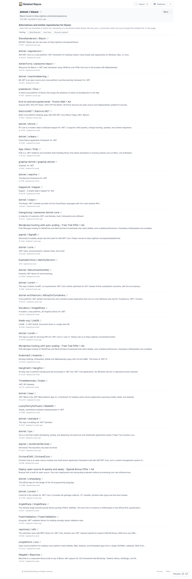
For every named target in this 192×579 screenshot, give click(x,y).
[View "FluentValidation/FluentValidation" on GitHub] (58, 517)
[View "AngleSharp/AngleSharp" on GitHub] (48, 504)
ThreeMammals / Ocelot (32, 380)
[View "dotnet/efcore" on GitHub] (37, 124)
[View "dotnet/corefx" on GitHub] (37, 333)
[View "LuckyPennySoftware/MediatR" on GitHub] (55, 406)
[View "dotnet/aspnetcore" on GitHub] (42, 51)
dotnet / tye (25, 431)
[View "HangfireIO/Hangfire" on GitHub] (44, 368)
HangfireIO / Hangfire (30, 368)
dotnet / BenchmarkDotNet (34, 270)
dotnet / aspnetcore (30, 51)
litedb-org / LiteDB (29, 320)
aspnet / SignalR (28, 234)
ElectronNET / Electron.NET (34, 111)
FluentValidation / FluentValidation (37, 516)
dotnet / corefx (27, 333)
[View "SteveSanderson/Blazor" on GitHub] (47, 38)
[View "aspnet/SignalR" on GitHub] (38, 235)
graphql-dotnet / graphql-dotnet (37, 161)
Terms (168, 571)
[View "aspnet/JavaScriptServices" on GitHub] (51, 444)
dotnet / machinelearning (32, 76)
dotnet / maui (26, 393)
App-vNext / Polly (28, 149)
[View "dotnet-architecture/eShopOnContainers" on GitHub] (67, 295)
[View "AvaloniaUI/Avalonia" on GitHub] (43, 355)
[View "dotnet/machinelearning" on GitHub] (48, 76)
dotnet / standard (28, 418)
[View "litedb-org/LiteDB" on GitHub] (41, 321)
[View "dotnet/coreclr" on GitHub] (37, 491)
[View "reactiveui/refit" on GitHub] (38, 529)
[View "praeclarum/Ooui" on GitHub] (40, 89)
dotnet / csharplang (29, 478)
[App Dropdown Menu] (170, 4)
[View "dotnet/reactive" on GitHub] (39, 174)
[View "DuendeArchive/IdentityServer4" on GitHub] (56, 260)
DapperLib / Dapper (29, 187)
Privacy (160, 571)
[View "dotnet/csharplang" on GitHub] (42, 479)
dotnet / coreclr (27, 491)
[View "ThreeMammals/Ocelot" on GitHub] (47, 381)
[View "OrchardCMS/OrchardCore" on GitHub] (51, 457)
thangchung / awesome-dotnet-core (39, 212)
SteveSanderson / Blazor (32, 38)
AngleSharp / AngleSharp (32, 504)
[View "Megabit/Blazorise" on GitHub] (41, 555)
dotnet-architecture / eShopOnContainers (42, 295)
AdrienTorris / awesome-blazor (36, 63)
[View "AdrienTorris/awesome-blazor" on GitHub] (54, 64)
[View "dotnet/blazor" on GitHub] (41, 12)
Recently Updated (61, 32)
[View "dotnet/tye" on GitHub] (33, 431)
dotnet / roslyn (27, 199)
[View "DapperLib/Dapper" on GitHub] (42, 187)
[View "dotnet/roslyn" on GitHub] (37, 200)
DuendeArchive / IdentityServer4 (37, 260)
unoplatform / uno (29, 542)
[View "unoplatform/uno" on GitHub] (40, 542)
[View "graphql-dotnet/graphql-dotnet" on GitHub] (56, 162)
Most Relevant (34, 32)
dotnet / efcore (27, 123)
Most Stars (47, 32)
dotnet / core (26, 247)
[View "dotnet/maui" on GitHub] (35, 393)
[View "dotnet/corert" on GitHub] (37, 283)
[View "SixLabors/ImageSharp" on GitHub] (46, 308)
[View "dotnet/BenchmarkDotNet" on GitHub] (51, 270)
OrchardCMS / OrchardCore (34, 456)
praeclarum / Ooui (28, 89)
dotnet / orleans (27, 136)
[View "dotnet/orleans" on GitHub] (38, 137)
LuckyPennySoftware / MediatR (36, 406)
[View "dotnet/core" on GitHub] (35, 247)
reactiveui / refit (27, 529)
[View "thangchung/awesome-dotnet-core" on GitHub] (61, 212)
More (166, 12)
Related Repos (32, 4)
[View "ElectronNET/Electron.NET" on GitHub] (51, 111)
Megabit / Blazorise (29, 554)
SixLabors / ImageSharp (32, 308)
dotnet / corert (27, 282)
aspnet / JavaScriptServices (34, 444)
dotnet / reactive (28, 174)
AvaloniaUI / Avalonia (30, 355)
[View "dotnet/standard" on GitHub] (40, 419)
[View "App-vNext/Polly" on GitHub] (40, 149)
